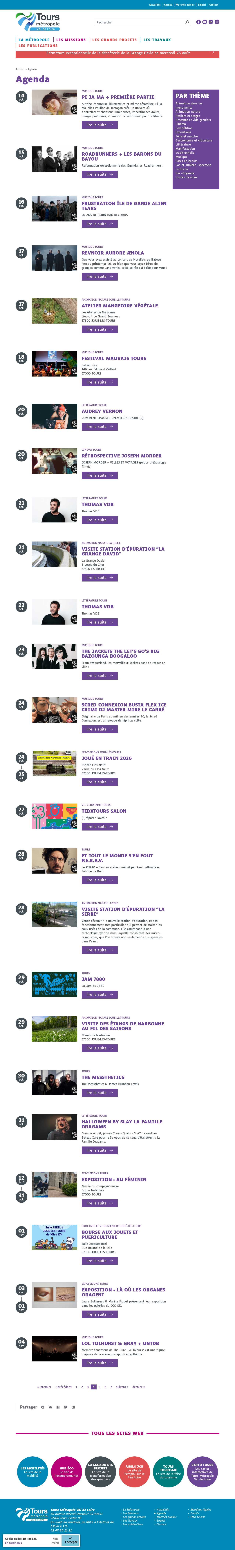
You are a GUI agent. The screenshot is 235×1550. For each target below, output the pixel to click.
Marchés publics (185, 4)
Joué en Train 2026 (107, 758)
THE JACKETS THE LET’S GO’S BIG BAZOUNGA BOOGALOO (120, 653)
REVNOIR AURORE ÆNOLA (113, 253)
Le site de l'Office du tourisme (168, 1471)
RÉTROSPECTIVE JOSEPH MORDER (122, 456)
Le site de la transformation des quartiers (100, 1472)
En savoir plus (13, 1542)
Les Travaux (157, 40)
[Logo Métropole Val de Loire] (32, 1520)
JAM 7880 (93, 979)
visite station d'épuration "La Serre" (123, 911)
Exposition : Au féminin (114, 1179)
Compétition (184, 128)
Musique (181, 157)
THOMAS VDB (98, 504)
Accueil (20, 69)
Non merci (55, 1540)
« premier (44, 1387)
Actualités (155, 4)
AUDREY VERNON (102, 411)
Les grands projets (114, 40)
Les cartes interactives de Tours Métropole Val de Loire (202, 1472)
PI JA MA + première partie (118, 97)
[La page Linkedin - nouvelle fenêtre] (211, 22)
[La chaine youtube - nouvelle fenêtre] (204, 22)
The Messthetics (103, 1077)
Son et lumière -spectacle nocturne (193, 167)
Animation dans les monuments (189, 105)
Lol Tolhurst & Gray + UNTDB (120, 1343)
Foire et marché (187, 136)
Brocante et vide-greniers (193, 120)
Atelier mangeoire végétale (120, 305)
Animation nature (188, 111)
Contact (213, 4)
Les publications (38, 46)
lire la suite (96, 125)
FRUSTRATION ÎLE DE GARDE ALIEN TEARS (124, 206)
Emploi (202, 4)
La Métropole (34, 40)
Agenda (168, 4)
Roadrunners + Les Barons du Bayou (122, 156)
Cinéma (181, 124)
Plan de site (198, 1517)
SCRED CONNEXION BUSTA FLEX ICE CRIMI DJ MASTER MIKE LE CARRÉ (124, 707)
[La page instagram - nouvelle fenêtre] (217, 22)
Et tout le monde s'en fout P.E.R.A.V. (117, 858)
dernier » (138, 1387)
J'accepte (71, 1542)
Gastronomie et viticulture (194, 140)
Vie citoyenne (185, 173)
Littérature (183, 144)
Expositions (183, 132)
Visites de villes (186, 177)
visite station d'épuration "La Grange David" (123, 551)
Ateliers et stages (188, 116)
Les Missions (71, 40)
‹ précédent (63, 1387)
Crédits (195, 1513)
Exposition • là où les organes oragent (123, 1292)
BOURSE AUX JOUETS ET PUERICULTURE (110, 1234)
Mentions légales (201, 1509)
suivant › (122, 1387)
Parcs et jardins (186, 161)
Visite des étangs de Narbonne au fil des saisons (123, 1026)
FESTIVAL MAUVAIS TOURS (114, 358)
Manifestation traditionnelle (185, 151)
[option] (33, 1472)
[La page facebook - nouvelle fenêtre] (198, 22)
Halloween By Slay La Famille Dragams (122, 1124)
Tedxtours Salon (104, 811)
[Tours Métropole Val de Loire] (38, 21)
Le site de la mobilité (33, 1472)
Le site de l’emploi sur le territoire (134, 1471)
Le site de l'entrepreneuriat (66, 1472)
